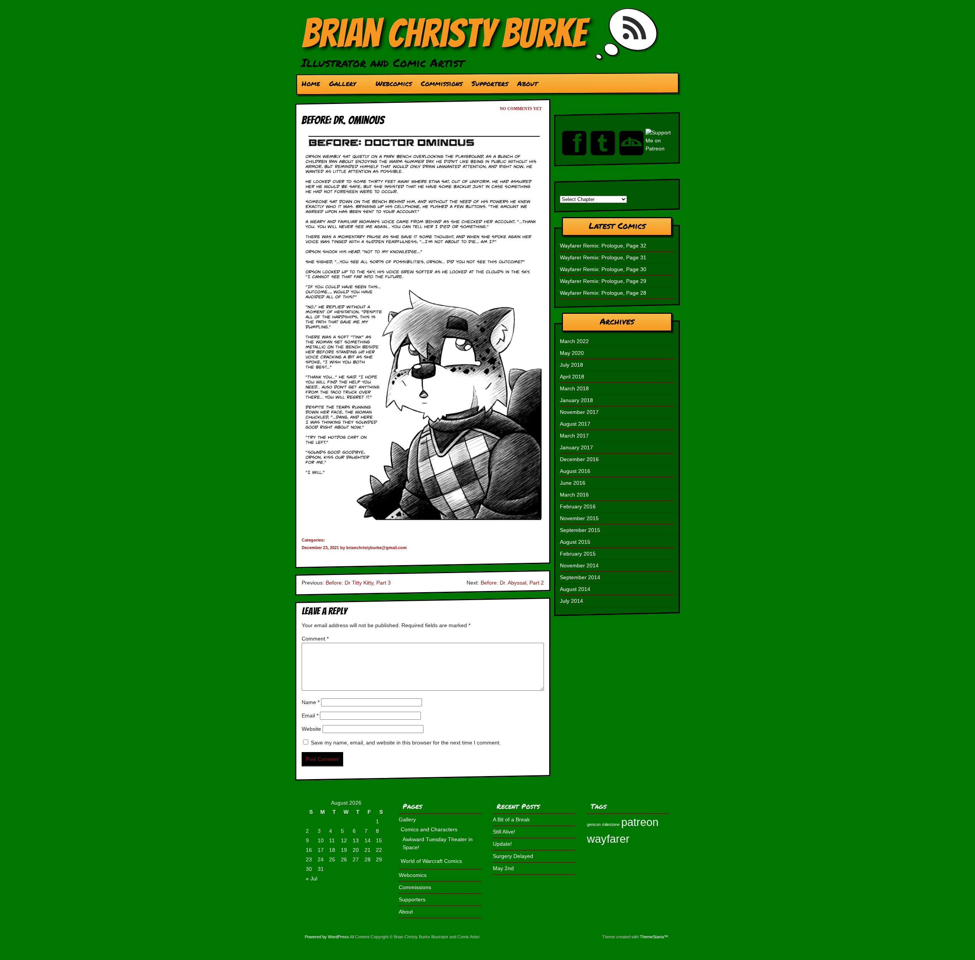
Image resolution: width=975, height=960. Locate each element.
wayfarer (608, 838)
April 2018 (572, 377)
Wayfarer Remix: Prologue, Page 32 (603, 246)
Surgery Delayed (513, 856)
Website (311, 729)
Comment (315, 639)
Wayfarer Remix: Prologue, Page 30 (603, 269)
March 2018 (574, 388)
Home (311, 83)
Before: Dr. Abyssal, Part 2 (512, 583)
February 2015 (578, 554)
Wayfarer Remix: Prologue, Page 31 (603, 257)
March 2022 (574, 341)
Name (311, 702)
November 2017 (579, 412)
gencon (594, 824)
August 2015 (575, 542)
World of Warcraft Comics (431, 861)
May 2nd (503, 868)
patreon (640, 822)
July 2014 (571, 601)
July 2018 (571, 365)
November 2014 (579, 565)
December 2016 (579, 459)
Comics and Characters (429, 829)
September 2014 (580, 577)
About (527, 83)
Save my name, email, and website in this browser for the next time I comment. (406, 743)
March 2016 (574, 495)
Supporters (490, 83)
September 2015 (580, 530)
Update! (502, 844)
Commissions (441, 83)
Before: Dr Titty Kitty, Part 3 (358, 583)
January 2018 (576, 400)
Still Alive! (504, 832)
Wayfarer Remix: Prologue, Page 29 (603, 281)
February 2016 (578, 506)
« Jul (311, 878)
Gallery (340, 85)
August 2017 (575, 424)
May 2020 (572, 353)
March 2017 (574, 436)
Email (310, 715)
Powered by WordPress (327, 936)
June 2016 (572, 483)
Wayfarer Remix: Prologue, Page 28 (603, 293)
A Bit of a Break (511, 819)
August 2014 (575, 589)
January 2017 (576, 447)
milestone (611, 824)
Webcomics (394, 83)
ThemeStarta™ (654, 936)
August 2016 (575, 471)
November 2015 (579, 518)
